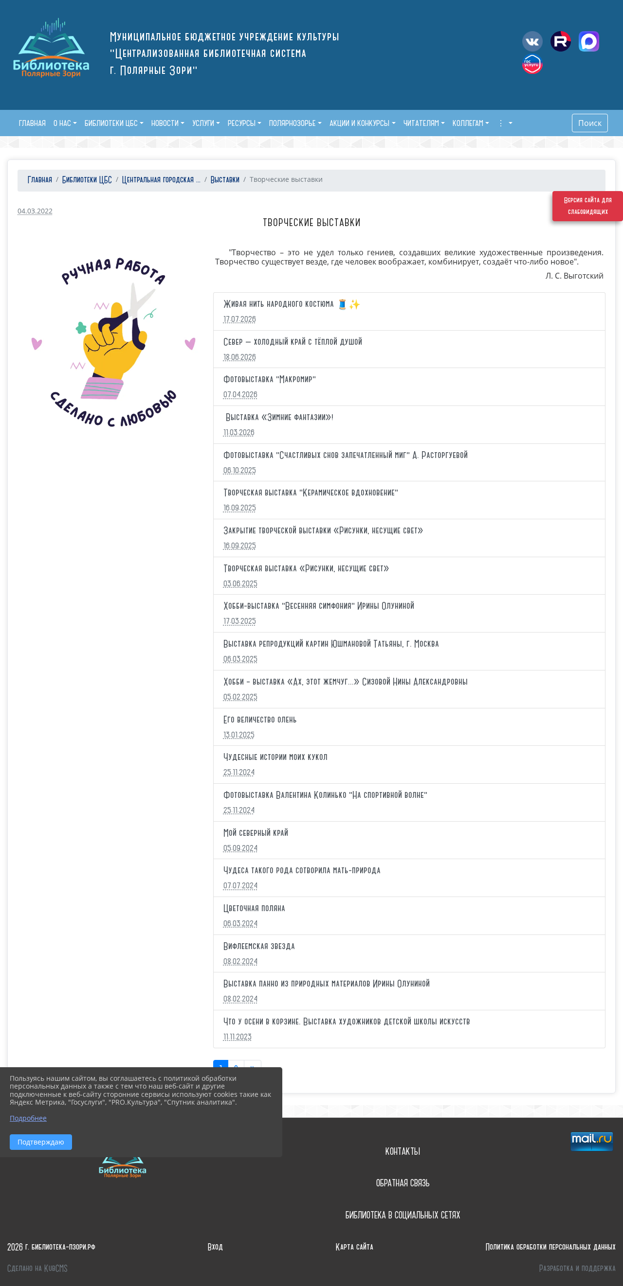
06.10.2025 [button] (239, 470)
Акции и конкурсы (359, 123)
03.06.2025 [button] (240, 583)
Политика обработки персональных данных (551, 1247)
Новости (165, 123)
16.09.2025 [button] (239, 507)
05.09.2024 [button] (240, 848)
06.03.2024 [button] (240, 923)
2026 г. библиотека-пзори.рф (51, 1247)
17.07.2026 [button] (239, 319)
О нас (62, 123)
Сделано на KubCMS (37, 1268)
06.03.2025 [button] (240, 659)
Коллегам (468, 123)
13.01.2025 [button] (239, 735)
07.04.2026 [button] (240, 394)
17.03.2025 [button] (239, 621)
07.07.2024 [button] (240, 885)
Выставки (225, 180)
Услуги (203, 123)
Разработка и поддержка (577, 1268)
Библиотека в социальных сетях (403, 1215)
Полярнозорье (292, 123)
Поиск (590, 123)
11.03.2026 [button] (239, 432)
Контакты (402, 1151)
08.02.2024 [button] (240, 961)
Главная (38, 180)
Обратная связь (403, 1183)
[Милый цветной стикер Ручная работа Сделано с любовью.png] (113, 344)
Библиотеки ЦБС (111, 123)
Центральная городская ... (161, 180)
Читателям (421, 123)
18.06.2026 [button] (239, 357)
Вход (215, 1247)
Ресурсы (242, 123)
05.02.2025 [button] (240, 697)
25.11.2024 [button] (239, 772)
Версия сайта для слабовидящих (588, 206)
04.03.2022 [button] (35, 210)
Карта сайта (354, 1247)
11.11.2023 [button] (237, 1036)
